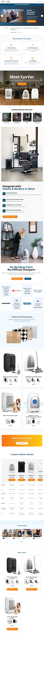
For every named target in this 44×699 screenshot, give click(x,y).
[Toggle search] (37, 1)
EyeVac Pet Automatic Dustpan (10, 415)
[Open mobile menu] (42, 1)
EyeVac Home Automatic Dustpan (33, 376)
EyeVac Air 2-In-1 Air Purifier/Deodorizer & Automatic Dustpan (33, 417)
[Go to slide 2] (23, 541)
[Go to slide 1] (21, 541)
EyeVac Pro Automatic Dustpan (10, 376)
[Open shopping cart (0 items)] (40, 1)
